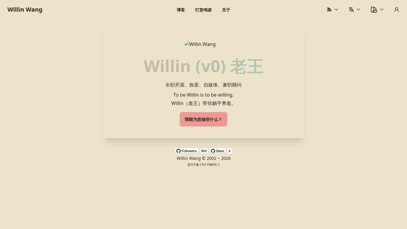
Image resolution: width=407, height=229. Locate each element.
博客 (181, 10)
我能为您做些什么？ (203, 119)
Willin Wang (25, 9)
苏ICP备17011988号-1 (203, 164)
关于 (226, 10)
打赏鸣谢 (203, 10)
